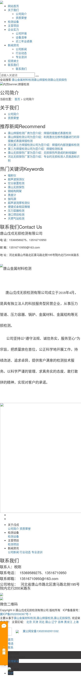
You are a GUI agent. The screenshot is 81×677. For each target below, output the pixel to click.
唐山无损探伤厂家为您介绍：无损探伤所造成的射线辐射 (42, 152)
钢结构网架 (15, 191)
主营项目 (13, 25)
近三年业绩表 (24, 41)
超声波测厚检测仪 (19, 203)
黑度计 (12, 195)
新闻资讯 (13, 45)
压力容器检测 (16, 210)
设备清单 (21, 37)
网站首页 (13, 6)
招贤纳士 (13, 61)
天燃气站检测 (16, 218)
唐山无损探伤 (58, 80)
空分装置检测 (16, 183)
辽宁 (54, 622)
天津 (35, 622)
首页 (17, 99)
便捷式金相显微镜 (19, 206)
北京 (29, 622)
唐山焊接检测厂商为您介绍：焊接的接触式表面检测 (39, 133)
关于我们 (13, 10)
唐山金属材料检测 (23, 80)
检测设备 (13, 22)
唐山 (48, 622)
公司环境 (21, 33)
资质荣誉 (21, 18)
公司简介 (21, 14)
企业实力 (13, 29)
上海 (76, 622)
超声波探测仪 (16, 179)
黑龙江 (68, 622)
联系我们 (13, 65)
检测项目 (13, 544)
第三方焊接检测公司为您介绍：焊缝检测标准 (35, 148)
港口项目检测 (16, 214)
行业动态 (21, 53)
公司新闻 (21, 49)
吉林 (60, 622)
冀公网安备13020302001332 (39, 631)
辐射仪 (12, 175)
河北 (41, 622)
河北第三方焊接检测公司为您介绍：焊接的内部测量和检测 (43, 145)
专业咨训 (21, 57)
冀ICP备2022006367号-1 (15, 614)
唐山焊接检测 (42, 80)
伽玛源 (12, 199)
